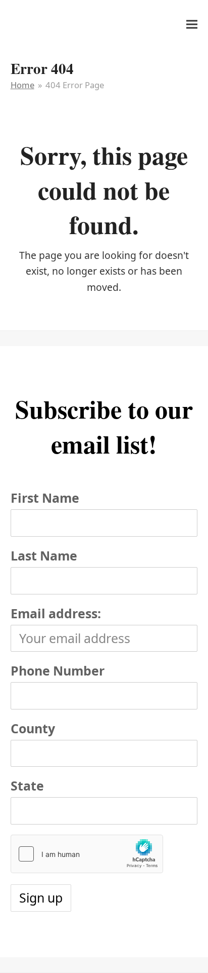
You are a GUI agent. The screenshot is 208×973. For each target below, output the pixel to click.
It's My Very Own (57, 24)
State (27, 785)
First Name (45, 497)
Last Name (44, 555)
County (33, 728)
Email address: (56, 613)
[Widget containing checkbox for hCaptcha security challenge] (87, 854)
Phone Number (58, 670)
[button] (191, 24)
